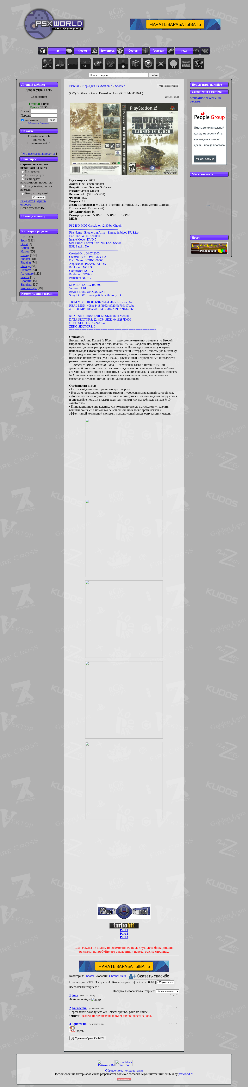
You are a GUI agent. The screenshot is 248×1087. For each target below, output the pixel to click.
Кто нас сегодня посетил (38, 153)
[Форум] (85, 51)
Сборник (26, 280)
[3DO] (123, 63)
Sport (24, 240)
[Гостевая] (161, 51)
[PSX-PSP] (85, 63)
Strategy (26, 266)
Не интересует (34, 175)
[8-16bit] (186, 63)
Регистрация (44, 123)
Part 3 (124, 937)
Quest (24, 244)
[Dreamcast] (110, 63)
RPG (24, 236)
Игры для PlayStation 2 (97, 86)
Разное (25, 277)
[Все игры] (47, 63)
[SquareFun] (73, 1030)
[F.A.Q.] (187, 51)
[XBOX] (161, 63)
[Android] (173, 63)
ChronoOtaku (117, 976)
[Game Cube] (148, 63)
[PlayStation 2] (72, 63)
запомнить (31, 120)
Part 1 (124, 930)
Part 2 (124, 933)
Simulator (26, 284)
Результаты (27, 201)
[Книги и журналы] (198, 63)
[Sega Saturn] (98, 63)
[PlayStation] (60, 63)
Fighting (26, 262)
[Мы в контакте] (205, 51)
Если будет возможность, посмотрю (36, 180)
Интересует (32, 171)
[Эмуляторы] (111, 51)
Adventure (27, 273)
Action (25, 247)
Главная (74, 86)
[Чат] (60, 51)
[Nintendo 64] (135, 63)
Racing (25, 255)
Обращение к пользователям (124, 1070)
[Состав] (136, 51)
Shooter (25, 258)
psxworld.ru (185, 1074)
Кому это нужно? (36, 193)
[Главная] (42, 51)
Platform (26, 269)
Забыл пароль (33, 123)
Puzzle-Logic (29, 288)
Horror (25, 251)
